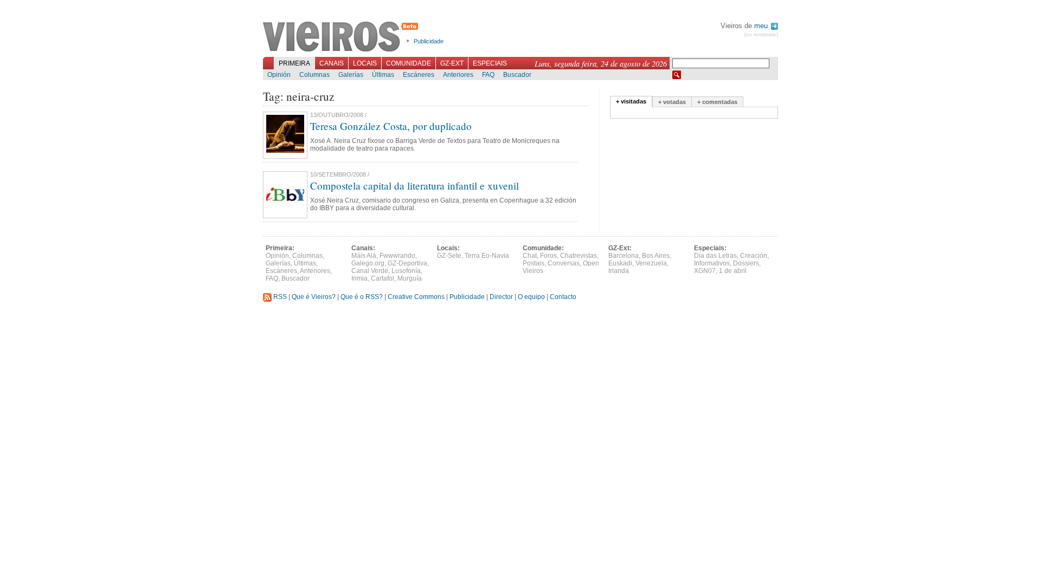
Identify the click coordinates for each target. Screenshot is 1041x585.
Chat (530, 255)
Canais (331, 63)
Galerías (350, 75)
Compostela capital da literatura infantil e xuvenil (414, 185)
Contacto (563, 297)
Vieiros (342, 37)
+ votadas (672, 102)
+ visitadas (631, 101)
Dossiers (746, 263)
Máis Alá (363, 255)
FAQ (488, 75)
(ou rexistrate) (761, 34)
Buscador (517, 75)
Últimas (383, 75)
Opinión (279, 75)
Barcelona (623, 255)
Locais (365, 63)
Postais (533, 263)
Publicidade (429, 41)
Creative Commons (416, 297)
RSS (279, 297)
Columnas (314, 75)
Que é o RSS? (361, 297)
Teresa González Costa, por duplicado (391, 126)
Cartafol (382, 278)
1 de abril (733, 271)
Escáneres (418, 75)
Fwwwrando (397, 255)
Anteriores (458, 75)
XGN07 (705, 271)
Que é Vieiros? (314, 297)
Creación (753, 255)
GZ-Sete (449, 255)
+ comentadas (717, 102)
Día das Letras (715, 255)
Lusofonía (406, 271)
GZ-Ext (452, 63)
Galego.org (367, 263)
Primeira (294, 63)
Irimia (359, 278)
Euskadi (620, 263)
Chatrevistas (578, 255)
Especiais (490, 63)
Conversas (564, 263)
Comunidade (408, 63)
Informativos (712, 263)
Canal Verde (369, 271)
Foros (548, 255)
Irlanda (618, 271)
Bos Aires (656, 255)
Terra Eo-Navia (487, 255)
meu (762, 26)
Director (501, 297)
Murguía (409, 278)
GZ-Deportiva (407, 263)
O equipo (531, 297)
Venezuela (651, 263)
